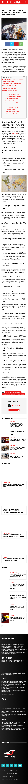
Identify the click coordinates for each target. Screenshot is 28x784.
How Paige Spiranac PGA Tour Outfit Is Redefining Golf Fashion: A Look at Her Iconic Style (13, 706)
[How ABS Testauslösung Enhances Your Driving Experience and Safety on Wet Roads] (14, 473)
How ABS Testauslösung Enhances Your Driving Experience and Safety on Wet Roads (13, 485)
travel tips (21, 56)
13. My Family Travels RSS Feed (11, 109)
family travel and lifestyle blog (13, 392)
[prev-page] (2, 626)
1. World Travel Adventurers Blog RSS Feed (12, 83)
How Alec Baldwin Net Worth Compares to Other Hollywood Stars (17, 433)
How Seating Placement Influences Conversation (12, 644)
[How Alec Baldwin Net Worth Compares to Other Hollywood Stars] (5, 432)
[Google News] (20, 765)
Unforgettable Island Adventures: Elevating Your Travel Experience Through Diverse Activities (13, 729)
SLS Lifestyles (16, 406)
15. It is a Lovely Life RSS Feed (12, 113)
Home (2, 7)
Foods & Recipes (7, 533)
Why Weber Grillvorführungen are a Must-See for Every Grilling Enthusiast (13, 535)
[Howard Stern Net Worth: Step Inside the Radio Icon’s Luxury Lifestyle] (5, 440)
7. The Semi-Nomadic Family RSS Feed (13, 96)
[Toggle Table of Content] (23, 77)
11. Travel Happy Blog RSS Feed (11, 105)
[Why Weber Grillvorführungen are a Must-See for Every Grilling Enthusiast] (14, 523)
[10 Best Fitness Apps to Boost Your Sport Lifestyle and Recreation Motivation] (5, 455)
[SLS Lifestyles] (10, 405)
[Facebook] (7, 44)
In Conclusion (10, 115)
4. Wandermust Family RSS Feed (10, 90)
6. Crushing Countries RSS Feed (12, 94)
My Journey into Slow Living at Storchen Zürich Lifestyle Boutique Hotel (12, 736)
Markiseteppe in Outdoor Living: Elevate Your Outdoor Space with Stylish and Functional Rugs (13, 647)
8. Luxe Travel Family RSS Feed (11, 98)
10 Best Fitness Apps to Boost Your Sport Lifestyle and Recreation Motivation (17, 456)
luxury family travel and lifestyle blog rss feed (13, 394)
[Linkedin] (11, 765)
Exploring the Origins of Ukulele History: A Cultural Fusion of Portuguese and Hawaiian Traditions (17, 425)
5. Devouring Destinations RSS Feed (12, 92)
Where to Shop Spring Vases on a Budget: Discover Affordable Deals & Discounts (13, 653)
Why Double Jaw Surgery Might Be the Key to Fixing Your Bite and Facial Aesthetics (13, 664)
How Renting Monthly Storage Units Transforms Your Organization (17, 448)
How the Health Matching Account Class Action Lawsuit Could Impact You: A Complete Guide (12, 661)
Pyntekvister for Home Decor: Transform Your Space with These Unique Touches (14, 650)
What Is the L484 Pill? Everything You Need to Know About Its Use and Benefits (13, 674)
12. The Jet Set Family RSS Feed (11, 107)
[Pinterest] (16, 44)
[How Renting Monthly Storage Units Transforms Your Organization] (5, 448)
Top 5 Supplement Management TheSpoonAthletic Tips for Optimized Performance (13, 671)
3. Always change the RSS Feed (9, 88)
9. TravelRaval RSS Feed (10, 100)
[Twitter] (12, 44)
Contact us (5, 742)
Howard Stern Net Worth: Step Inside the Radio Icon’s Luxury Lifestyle (18, 441)
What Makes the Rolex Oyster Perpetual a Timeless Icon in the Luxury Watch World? (13, 709)
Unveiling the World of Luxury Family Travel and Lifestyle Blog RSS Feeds (13, 80)
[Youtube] (18, 410)
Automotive (6, 482)
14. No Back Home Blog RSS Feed (12, 111)
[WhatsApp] (21, 44)
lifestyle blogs (15, 133)
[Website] (15, 765)
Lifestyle (8, 7)
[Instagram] (12, 410)
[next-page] (5, 626)
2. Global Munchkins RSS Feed (9, 86)
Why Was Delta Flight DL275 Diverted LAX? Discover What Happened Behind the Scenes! (13, 723)
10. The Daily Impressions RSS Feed (12, 102)
